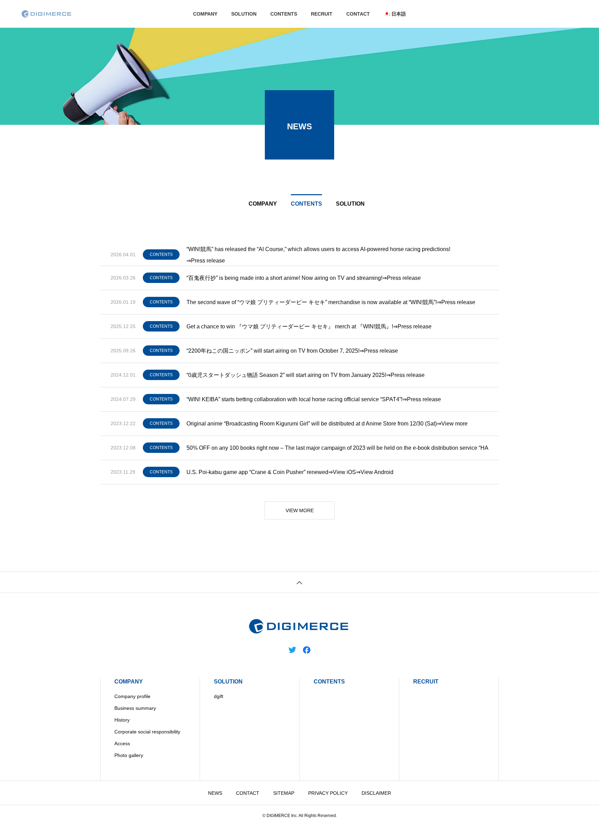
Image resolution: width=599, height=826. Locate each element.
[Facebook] (307, 649)
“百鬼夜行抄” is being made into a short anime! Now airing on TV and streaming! (284, 278)
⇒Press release (205, 261)
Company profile (132, 696)
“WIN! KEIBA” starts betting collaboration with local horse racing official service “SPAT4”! (294, 399)
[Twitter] (292, 649)
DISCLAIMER (376, 793)
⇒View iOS (342, 472)
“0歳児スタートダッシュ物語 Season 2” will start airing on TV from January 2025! (286, 375)
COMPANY (205, 14)
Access (122, 743)
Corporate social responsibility (147, 731)
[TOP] (299, 582)
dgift (218, 696)
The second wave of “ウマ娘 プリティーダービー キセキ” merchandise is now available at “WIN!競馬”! (311, 302)
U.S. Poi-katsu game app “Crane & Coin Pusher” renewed (257, 472)
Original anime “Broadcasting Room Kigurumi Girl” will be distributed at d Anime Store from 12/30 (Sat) (311, 424)
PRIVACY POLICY (328, 793)
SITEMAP (283, 793)
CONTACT (358, 14)
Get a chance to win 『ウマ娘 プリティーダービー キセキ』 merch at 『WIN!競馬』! (289, 326)
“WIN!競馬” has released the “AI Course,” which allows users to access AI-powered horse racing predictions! (318, 249)
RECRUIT (321, 14)
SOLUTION (244, 14)
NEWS (215, 793)
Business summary (135, 708)
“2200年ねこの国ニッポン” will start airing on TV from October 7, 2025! (272, 351)
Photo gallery (128, 755)
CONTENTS (283, 14)
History (122, 720)
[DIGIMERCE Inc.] (47, 14)
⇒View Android (374, 472)
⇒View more (452, 424)
